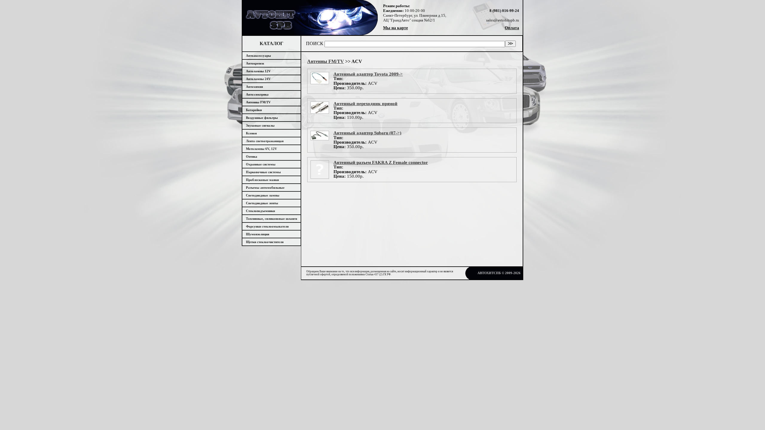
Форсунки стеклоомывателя (267, 226)
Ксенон (251, 133)
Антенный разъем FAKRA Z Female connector (380, 162)
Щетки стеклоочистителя (265, 242)
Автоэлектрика (257, 94)
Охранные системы (261, 164)
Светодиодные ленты (262, 203)
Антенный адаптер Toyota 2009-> (368, 74)
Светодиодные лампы (262, 195)
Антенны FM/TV (258, 102)
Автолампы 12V (258, 71)
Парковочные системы (263, 172)
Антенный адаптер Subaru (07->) (367, 132)
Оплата (512, 28)
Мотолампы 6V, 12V (261, 148)
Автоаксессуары (258, 55)
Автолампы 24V (258, 79)
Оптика (251, 156)
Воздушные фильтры (262, 117)
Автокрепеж (255, 63)
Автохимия (254, 86)
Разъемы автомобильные (265, 187)
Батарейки (254, 110)
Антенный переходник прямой (365, 103)
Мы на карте (395, 28)
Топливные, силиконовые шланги (271, 218)
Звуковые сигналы (260, 125)
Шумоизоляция (257, 234)
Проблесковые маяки (262, 180)
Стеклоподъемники (260, 211)
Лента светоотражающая (265, 141)
